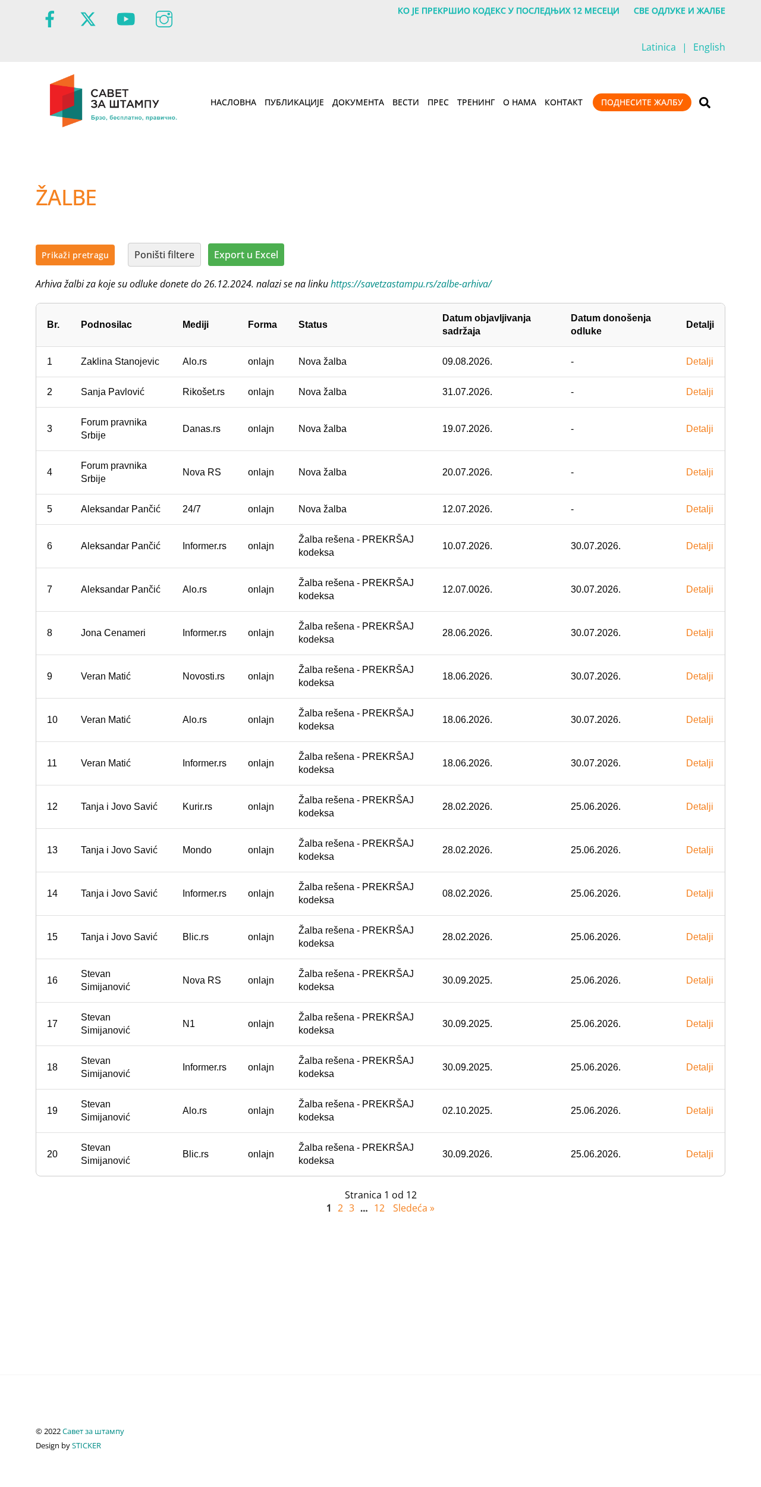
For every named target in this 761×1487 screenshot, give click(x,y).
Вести (405, 102)
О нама (519, 102)
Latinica (658, 47)
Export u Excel (246, 254)
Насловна (233, 102)
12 (379, 1207)
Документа (358, 102)
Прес (438, 102)
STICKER (86, 1445)
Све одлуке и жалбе (679, 10)
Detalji (699, 361)
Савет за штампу (93, 1431)
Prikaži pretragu (75, 255)
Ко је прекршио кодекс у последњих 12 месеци (509, 10)
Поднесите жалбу (642, 102)
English (709, 47)
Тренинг (476, 102)
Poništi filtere (164, 254)
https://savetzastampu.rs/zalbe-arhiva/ (411, 283)
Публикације (294, 102)
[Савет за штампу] (114, 125)
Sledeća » (414, 1207)
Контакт (564, 102)
